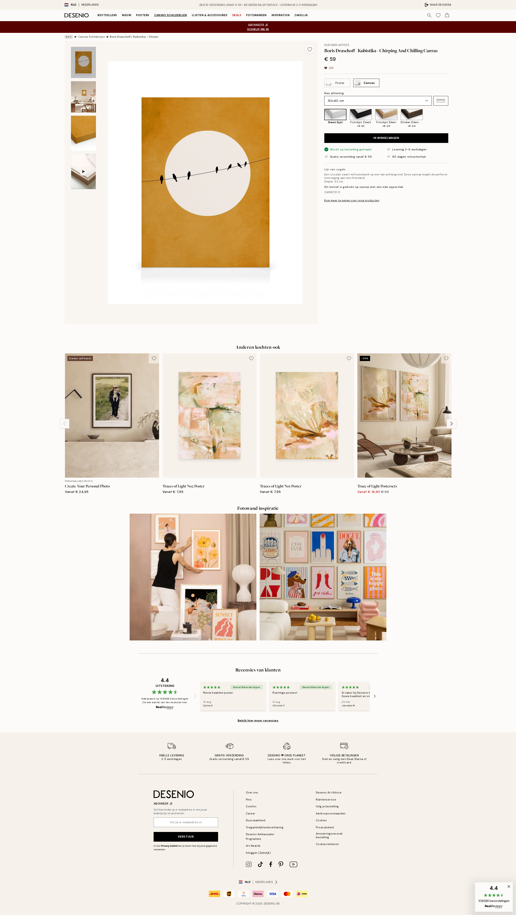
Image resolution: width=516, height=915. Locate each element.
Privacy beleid (169, 845)
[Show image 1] (83, 62)
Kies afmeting (334, 93)
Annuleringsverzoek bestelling (329, 835)
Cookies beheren (327, 844)
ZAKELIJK (301, 15)
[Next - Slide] (451, 118)
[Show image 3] (83, 133)
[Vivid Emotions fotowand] (323, 577)
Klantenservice (326, 799)
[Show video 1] (83, 171)
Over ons (252, 792)
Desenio (270, 903)
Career (250, 813)
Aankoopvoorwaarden (331, 813)
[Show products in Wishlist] (438, 15)
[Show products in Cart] (447, 15)
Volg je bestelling (327, 806)
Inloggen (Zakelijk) (258, 853)
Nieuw (126, 15)
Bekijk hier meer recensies (258, 720)
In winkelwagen (386, 137)
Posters (142, 15)
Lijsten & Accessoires (210, 15)
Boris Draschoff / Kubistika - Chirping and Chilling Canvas (134, 37)
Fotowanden (256, 15)
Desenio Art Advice (329, 792)
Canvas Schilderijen (170, 15)
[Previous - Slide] (321, 118)
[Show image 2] (83, 96)
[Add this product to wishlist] (310, 49)
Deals (236, 15)
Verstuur (186, 836)
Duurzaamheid (255, 820)
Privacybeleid (325, 827)
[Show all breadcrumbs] (68, 37)
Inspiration (281, 15)
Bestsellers (107, 15)
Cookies (321, 820)
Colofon (251, 806)
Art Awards (253, 845)
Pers (249, 799)
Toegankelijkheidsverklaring (265, 827)
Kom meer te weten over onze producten (351, 200)
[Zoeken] (429, 15)
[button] (440, 100)
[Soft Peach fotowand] (193, 577)
